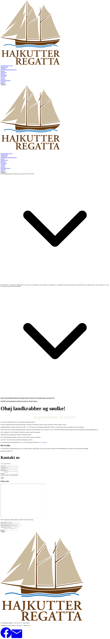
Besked (2, 473)
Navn (2, 465)
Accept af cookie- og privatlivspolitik (9, 475)
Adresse (2, 467)
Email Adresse (4, 525)
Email (2, 469)
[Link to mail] (16, 637)
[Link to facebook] (6, 637)
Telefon (2, 470)
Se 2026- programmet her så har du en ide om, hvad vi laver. (19, 401)
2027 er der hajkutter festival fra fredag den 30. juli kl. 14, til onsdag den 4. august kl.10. (28, 398)
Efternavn (3, 523)
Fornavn (3, 522)
